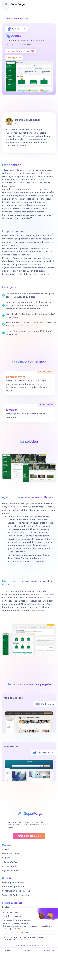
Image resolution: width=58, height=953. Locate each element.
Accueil (5, 849)
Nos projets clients (11, 853)
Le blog (5, 907)
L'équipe (6, 857)
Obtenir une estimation (29, 835)
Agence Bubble (9, 866)
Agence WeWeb (9, 862)
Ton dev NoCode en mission (16, 895)
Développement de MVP (14, 882)
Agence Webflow (10, 870)
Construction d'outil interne (16, 891)
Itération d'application (13, 886)
